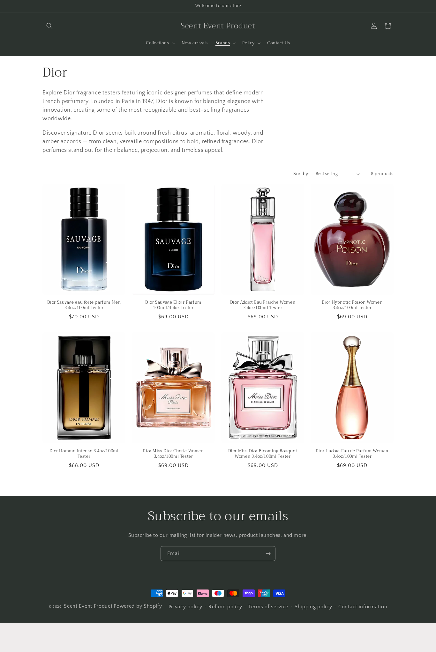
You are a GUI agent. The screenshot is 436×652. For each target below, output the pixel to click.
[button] (49, 26)
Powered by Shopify (138, 606)
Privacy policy (185, 607)
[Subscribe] (268, 553)
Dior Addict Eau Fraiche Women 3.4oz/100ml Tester (262, 305)
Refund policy (225, 607)
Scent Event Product (88, 606)
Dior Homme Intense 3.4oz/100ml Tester (84, 453)
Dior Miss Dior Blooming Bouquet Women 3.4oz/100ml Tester (262, 453)
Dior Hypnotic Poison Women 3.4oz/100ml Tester (352, 305)
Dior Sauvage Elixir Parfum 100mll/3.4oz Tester (173, 305)
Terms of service (268, 607)
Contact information (362, 607)
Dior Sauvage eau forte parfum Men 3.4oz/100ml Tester (84, 305)
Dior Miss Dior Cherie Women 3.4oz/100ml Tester (173, 453)
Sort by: (301, 173)
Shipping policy (313, 607)
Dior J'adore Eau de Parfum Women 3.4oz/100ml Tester (352, 453)
